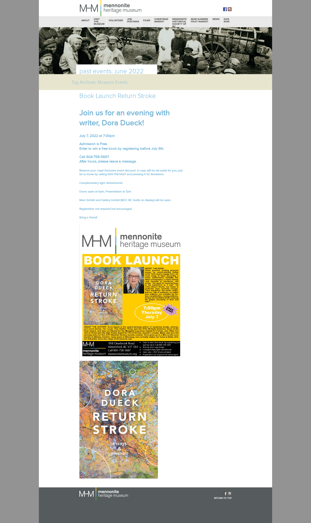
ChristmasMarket (161, 20)
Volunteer (116, 20)
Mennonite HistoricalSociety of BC (179, 23)
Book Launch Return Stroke (117, 96)
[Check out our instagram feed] (230, 9)
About (85, 20)
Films (146, 20)
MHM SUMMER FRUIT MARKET (199, 20)
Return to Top (223, 498)
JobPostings (133, 20)
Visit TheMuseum (99, 21)
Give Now (227, 20)
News (216, 19)
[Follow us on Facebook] (225, 9)
